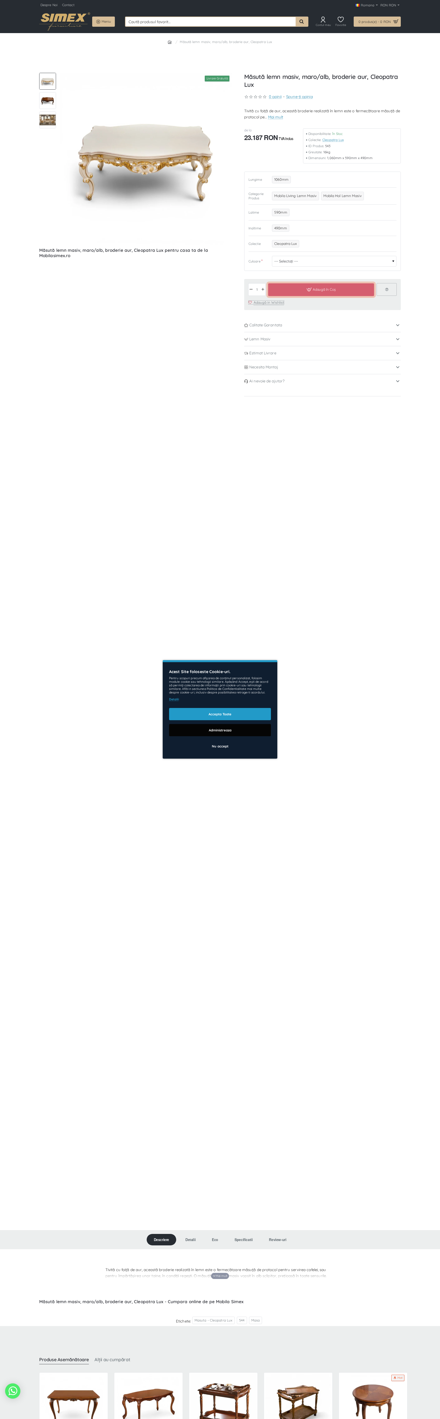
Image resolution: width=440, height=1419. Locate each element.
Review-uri (277, 1239)
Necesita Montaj (263, 367)
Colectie (255, 244)
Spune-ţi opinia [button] (299, 96)
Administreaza (220, 730)
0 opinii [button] (275, 96)
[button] (47, 75)
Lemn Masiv (259, 339)
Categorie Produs (256, 196)
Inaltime (255, 228)
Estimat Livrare (262, 353)
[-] (251, 290)
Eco (215, 1239)
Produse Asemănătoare (64, 1359)
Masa (255, 1320)
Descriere (161, 1239)
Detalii (190, 1239)
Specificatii (244, 1239)
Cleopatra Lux (333, 140)
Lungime (255, 180)
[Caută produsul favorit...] (302, 21)
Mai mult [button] (275, 117)
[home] (170, 41)
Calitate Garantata (265, 325)
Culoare (254, 261)
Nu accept (220, 746)
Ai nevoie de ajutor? (266, 381)
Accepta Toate (220, 714)
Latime (254, 212)
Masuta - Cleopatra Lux (213, 1320)
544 (241, 1320)
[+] (263, 290)
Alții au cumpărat (112, 1359)
